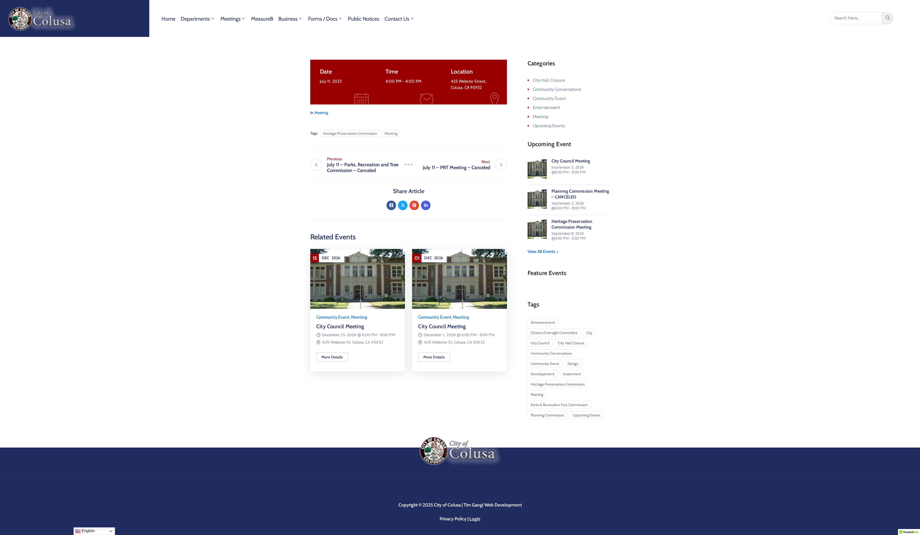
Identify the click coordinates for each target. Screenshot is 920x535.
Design (573, 364)
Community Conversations (557, 89)
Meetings (230, 19)
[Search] (888, 18)
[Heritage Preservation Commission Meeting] (537, 229)
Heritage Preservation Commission (350, 133)
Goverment (572, 374)
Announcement (543, 322)
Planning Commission (547, 415)
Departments (195, 19)
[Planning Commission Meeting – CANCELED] (537, 199)
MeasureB (262, 19)
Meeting (321, 112)
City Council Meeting (340, 326)
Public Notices (363, 19)
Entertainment (546, 107)
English (88, 531)
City (589, 333)
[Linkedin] (426, 205)
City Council (540, 343)
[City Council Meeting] (357, 278)
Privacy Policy (453, 519)
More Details (332, 357)
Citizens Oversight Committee (554, 333)
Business (288, 19)
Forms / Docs (322, 19)
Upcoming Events (549, 126)
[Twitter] (403, 205)
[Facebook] (391, 205)
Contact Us (397, 19)
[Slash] (408, 164)
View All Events (542, 251)
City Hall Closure (549, 80)
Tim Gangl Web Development (493, 505)
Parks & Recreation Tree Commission (559, 405)
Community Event (333, 317)
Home (168, 19)
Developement (543, 374)
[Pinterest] (414, 205)
